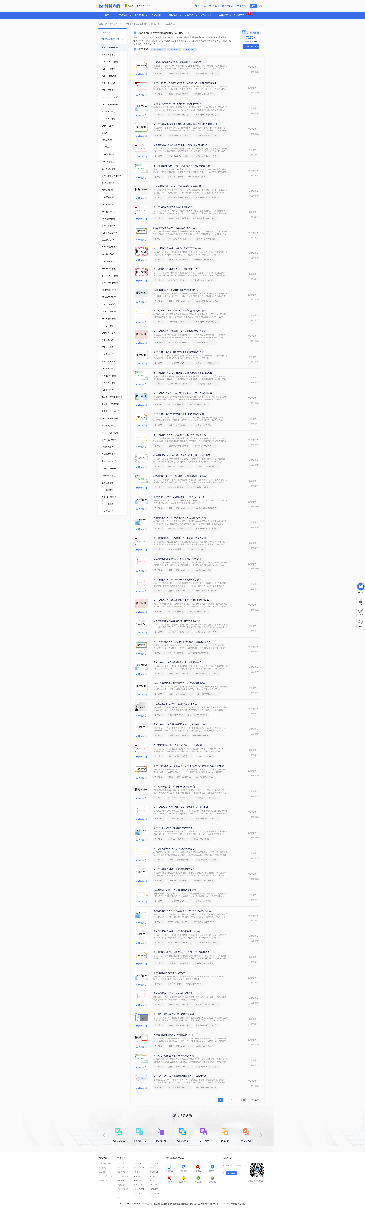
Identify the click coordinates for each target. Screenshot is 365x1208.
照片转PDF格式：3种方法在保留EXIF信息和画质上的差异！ (182, 641)
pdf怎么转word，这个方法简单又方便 (208, 632)
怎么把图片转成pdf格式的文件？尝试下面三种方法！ (178, 248)
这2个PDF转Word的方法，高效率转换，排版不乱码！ (208, 239)
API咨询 (215, 6)
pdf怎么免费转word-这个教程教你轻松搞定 (208, 860)
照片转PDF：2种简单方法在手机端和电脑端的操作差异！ (180, 310)
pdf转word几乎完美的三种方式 (208, 467)
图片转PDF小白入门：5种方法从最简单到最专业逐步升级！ (181, 807)
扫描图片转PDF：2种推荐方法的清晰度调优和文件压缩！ (180, 517)
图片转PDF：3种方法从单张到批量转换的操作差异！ (178, 662)
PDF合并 (189, 49)
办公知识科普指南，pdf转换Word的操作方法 (208, 674)
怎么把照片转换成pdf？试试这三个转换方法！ (175, 227)
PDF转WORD (122, 1163)
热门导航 (202, 6)
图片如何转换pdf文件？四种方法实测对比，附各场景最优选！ (182, 165)
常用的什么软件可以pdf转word (180, 777)
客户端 (243, 6)
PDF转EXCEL (138, 1168)
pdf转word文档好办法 (196, 549)
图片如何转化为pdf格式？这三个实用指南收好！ (176, 269)
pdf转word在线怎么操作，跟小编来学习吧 (180, 1087)
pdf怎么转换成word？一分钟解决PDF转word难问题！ (180, 198)
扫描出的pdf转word (175, 715)
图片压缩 (152, 1181)
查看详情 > (253, 67)
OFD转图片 (121, 1181)
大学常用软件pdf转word (205, 777)
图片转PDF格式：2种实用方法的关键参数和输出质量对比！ (181, 331)
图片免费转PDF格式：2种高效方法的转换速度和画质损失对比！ (183, 372)
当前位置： (104, 24)
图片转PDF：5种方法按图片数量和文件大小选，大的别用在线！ (183, 393)
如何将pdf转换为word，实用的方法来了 (180, 73)
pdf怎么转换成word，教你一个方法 (208, 1067)
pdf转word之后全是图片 (177, 839)
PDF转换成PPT (123, 1168)
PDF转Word (158, 49)
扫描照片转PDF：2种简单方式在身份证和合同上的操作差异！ (182, 455)
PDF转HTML (154, 1193)
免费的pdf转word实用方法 (178, 94)
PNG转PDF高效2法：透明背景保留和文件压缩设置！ (178, 745)
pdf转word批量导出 (175, 549)
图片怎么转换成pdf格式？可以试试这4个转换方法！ (177, 931)
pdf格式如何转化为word (177, 280)
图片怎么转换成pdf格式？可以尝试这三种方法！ (176, 869)
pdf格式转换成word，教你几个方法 (208, 943)
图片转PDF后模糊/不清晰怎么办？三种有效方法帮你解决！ (181, 952)
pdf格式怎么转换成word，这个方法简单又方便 (180, 632)
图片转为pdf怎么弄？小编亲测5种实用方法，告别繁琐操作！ (182, 1076)
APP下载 (229, 6)
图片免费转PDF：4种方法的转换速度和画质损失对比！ (179, 579)
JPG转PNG (137, 1181)
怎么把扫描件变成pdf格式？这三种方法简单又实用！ (178, 621)
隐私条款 (102, 1172)
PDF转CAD (137, 1163)
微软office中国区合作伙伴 (139, 5)
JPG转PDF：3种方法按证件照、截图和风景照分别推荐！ (180, 476)
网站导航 (241, 1204)
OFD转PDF (153, 1176)
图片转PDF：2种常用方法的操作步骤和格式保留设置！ (179, 352)
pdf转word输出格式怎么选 (206, 508)
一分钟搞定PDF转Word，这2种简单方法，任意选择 (180, 322)
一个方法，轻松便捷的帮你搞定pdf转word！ (180, 860)
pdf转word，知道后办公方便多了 (180, 798)
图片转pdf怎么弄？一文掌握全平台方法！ (173, 828)
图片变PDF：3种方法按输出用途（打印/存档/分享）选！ (180, 497)
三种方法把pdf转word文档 (178, 260)
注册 (260, 6)
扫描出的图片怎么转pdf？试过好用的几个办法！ (176, 703)
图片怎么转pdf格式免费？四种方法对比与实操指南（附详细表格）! (185, 124)
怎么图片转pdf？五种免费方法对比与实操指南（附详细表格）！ (183, 145)
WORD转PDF (138, 1176)
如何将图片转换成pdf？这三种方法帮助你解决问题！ (178, 186)
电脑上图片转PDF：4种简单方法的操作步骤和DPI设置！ (180, 683)
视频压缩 (120, 1185)
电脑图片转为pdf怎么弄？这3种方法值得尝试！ (175, 890)
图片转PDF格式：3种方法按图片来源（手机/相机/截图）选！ (182, 600)
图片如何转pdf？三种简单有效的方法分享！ (174, 993)
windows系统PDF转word (178, 922)
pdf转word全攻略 (175, 984)
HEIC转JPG (138, 1185)
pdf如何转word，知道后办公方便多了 (208, 798)
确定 (257, 1100)
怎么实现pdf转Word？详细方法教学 (180, 135)
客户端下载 (103, 1181)
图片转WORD (122, 1189)
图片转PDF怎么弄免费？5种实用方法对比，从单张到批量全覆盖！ (185, 83)
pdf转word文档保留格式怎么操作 (180, 115)
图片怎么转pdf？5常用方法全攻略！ (170, 973)
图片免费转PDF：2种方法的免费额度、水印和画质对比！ (180, 434)
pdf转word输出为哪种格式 (178, 342)
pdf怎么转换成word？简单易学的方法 (208, 301)
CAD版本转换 (122, 1176)
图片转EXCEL (138, 1189)
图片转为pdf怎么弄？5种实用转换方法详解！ (174, 1014)
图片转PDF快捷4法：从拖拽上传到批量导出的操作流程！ (180, 538)
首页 (107, 15)
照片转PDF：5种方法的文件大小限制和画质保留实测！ (179, 414)
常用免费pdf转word (193, 984)
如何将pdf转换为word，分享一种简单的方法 (208, 73)
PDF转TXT (121, 1198)
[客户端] (361, 586)
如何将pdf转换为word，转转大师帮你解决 (208, 198)
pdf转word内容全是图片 (201, 839)
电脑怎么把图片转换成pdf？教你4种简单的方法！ (176, 290)
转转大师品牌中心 (105, 1163)
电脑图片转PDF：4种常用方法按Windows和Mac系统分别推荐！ (183, 910)
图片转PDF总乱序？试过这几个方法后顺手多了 (175, 786)
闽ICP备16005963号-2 (221, 1204)
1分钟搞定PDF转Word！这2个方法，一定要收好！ (204, 280)
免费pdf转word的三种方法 (203, 94)
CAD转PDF (153, 1172)
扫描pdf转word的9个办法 (197, 715)
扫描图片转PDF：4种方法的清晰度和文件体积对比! (177, 559)
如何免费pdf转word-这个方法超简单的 (208, 1005)
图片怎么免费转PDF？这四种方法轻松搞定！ (174, 848)
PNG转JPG (153, 1189)
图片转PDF (159, 73)
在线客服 (231, 1173)
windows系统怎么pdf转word (203, 922)
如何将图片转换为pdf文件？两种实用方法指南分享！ (178, 62)
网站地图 (234, 1204)
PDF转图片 (153, 1163)
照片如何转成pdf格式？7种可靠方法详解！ (173, 1035)
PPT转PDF (153, 1185)
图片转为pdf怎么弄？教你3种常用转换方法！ (174, 1055)
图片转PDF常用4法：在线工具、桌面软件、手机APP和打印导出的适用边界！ (190, 766)
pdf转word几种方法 (175, 404)
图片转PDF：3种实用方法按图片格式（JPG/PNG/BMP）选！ (182, 724)
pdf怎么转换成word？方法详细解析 (208, 135)
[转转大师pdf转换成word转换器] (109, 8)
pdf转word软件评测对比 (197, 177)
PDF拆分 (120, 1193)
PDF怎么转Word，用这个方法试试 (180, 239)
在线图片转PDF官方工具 (127, 24)
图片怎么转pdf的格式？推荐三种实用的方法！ (175, 207)
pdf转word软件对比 (175, 177)
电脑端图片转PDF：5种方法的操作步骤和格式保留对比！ (180, 103)
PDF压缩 (174, 49)
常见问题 (102, 1168)
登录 (253, 6)
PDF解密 (136, 1172)
